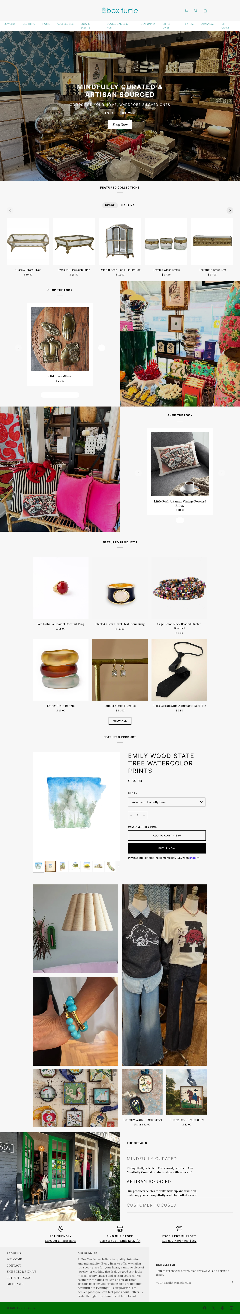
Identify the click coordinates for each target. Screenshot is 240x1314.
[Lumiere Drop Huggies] (120, 670)
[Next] (229, 210)
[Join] (230, 1282)
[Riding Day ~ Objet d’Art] (186, 1092)
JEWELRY (10, 23)
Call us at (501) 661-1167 (179, 1240)
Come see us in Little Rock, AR (120, 1240)
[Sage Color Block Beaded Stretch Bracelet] (179, 588)
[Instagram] (231, 1308)
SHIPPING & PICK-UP (22, 1271)
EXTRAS (189, 23)
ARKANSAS (207, 23)
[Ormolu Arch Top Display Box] (120, 241)
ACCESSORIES (65, 23)
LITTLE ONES (166, 25)
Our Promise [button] (87, 1253)
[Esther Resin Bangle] (60, 670)
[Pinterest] (222, 1308)
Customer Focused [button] (152, 1188)
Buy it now (167, 848)
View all (120, 720)
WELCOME (14, 1259)
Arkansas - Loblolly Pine (149, 802)
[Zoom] (40, 854)
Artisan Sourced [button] (149, 1173)
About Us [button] (14, 1253)
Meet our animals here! (60, 1240)
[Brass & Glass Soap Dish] (74, 241)
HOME (46, 23)
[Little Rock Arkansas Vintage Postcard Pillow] (180, 464)
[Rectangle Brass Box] (212, 241)
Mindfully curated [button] (152, 1158)
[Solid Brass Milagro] (60, 339)
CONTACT (14, 1265)
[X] (213, 1308)
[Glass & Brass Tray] (28, 241)
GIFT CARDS (225, 25)
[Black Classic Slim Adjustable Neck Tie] (179, 670)
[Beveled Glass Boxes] (166, 241)
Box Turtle (18, 1307)
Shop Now (120, 124)
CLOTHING (29, 23)
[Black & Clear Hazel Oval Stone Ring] (120, 588)
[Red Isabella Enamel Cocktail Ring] (60, 588)
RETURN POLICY (19, 1278)
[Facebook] (204, 1308)
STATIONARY (148, 23)
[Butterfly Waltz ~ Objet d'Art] (142, 1092)
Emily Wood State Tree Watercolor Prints (161, 763)
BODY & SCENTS (85, 25)
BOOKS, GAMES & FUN (117, 25)
